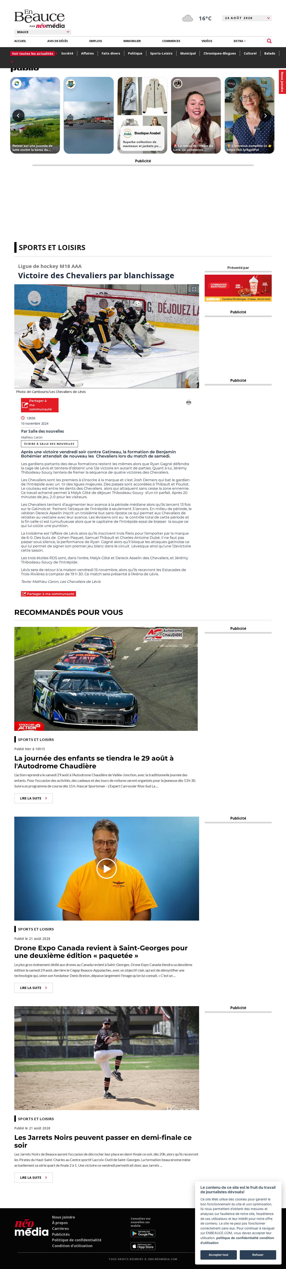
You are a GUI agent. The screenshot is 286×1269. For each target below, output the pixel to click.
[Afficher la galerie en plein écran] (194, 289)
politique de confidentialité (237, 1238)
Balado (269, 53)
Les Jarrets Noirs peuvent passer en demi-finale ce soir (103, 1141)
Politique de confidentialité (76, 1239)
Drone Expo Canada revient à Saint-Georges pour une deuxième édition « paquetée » (101, 952)
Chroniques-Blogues (220, 53)
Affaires (87, 53)
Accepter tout (218, 1254)
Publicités (61, 1234)
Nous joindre (63, 1217)
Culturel (250, 53)
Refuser (257, 1254)
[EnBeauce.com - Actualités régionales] (39, 19)
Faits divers (111, 53)
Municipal (188, 53)
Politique (135, 53)
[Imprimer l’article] (188, 403)
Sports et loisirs (52, 247)
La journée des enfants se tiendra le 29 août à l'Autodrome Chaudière (94, 762)
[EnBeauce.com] (31, 1233)
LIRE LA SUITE (30, 798)
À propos (60, 1222)
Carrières (60, 1228)
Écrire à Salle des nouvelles (49, 443)
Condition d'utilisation (72, 1245)
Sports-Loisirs (161, 53)
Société (67, 53)
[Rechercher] (269, 41)
